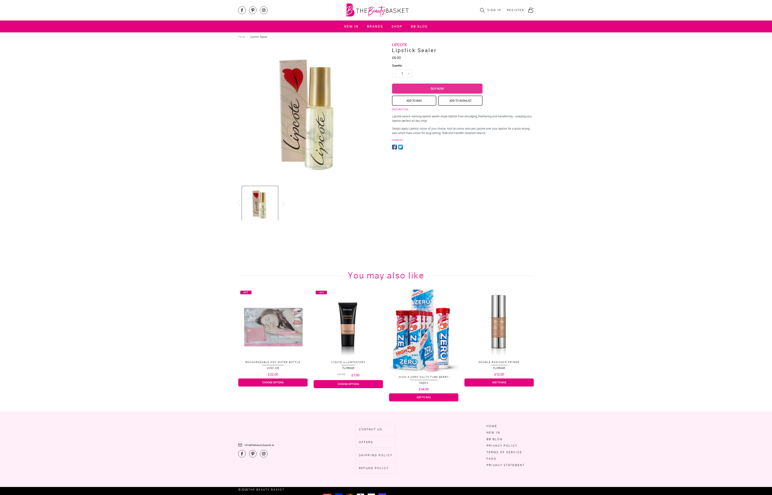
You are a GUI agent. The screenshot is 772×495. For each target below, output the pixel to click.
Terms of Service (504, 452)
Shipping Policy (375, 455)
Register (515, 10)
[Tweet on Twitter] (400, 147)
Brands (375, 26)
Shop (397, 26)
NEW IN (351, 26)
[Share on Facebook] (394, 147)
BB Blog (419, 26)
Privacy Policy (502, 445)
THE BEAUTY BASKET (266, 489)
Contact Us (370, 429)
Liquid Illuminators (273, 362)
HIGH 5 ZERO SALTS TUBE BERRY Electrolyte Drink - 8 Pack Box (348, 377)
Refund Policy (374, 468)
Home (492, 426)
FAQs (491, 458)
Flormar (273, 368)
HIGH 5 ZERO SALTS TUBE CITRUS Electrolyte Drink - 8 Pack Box (499, 375)
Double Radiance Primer (423, 362)
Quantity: (397, 65)
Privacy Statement (506, 465)
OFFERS (366, 442)
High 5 (348, 383)
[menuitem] (351, 26)
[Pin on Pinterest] (406, 147)
